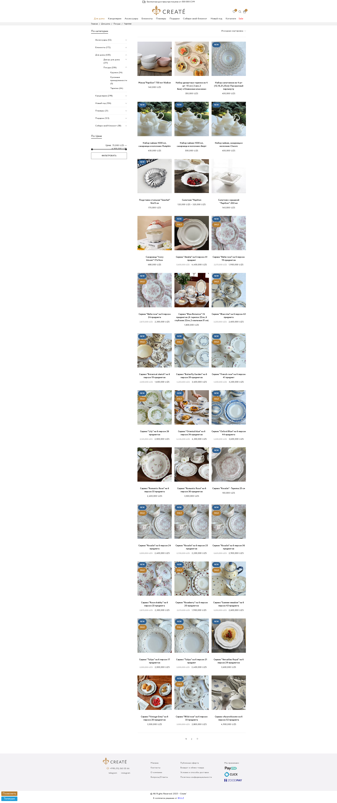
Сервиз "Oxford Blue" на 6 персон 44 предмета (229, 433)
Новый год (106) (103, 103)
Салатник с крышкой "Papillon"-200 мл (228, 201)
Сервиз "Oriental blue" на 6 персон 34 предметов (191, 433)
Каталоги (231, 18)
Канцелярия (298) (104, 96)
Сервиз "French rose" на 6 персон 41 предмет (229, 376)
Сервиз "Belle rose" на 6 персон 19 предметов (229, 258)
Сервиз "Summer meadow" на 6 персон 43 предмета (228, 604)
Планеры (161, 18)
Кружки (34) (116, 73)
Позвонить (9, 793)
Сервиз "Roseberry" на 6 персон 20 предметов (191, 604)
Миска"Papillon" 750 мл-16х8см (154, 83)
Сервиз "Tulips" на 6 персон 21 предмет (191, 661)
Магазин (155, 763)
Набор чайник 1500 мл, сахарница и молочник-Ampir (191, 144)
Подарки (175, 18)
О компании (156, 772)
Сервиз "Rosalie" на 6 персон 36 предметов (228, 547)
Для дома (99, 18)
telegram (113, 773)
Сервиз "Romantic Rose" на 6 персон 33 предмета (154, 490)
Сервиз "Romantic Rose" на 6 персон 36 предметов (191, 490)
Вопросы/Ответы (159, 777)
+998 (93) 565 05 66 (120, 769)
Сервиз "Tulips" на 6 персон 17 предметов (154, 661)
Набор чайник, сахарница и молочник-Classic (229, 144)
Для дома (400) (103, 55)
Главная (94, 24)
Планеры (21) (101, 111)
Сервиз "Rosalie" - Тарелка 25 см (228, 489)
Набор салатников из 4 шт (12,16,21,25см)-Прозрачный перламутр (228, 86)
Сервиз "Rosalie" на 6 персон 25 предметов (191, 547)
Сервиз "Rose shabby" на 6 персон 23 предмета (154, 604)
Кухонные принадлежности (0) (118, 80)
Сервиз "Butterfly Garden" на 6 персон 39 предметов (191, 376)
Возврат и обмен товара (192, 768)
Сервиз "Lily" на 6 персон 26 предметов (154, 433)
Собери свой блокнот (195, 18)
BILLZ (181, 798)
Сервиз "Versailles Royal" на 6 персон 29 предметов (229, 661)
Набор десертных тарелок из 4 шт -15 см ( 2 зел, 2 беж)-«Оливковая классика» (192, 86)
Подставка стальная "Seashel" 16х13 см (154, 201)
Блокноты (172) (103, 47)
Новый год (216, 18)
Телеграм (9, 798)
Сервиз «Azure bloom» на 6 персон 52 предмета (229, 718)
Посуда (116, 24)
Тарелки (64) (116, 88)
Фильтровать (109, 156)
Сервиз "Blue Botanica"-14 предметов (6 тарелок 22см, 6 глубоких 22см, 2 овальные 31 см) (192, 317)
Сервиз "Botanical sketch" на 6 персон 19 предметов (154, 376)
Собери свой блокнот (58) (108, 126)
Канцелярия (114, 18)
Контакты (155, 768)
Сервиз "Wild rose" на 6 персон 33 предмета (191, 718)
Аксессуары (131, 18)
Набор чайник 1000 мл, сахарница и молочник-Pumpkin (154, 144)
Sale (241, 18)
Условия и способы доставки (194, 772)
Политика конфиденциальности (196, 777)
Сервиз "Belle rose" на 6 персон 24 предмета (155, 315)
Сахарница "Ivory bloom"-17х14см (154, 258)
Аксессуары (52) (103, 40)
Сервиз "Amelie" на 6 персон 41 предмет (191, 258)
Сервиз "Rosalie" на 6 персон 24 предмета (154, 547)
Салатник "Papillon (191, 200)
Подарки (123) (102, 118)
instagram (125, 773)
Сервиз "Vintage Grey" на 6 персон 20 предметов (154, 718)
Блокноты (147, 18)
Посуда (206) (110, 68)
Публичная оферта (189, 763)
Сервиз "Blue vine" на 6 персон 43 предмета (229, 315)
